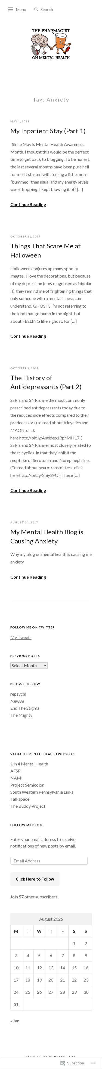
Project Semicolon (27, 784)
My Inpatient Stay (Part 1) (48, 131)
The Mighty (21, 715)
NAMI (16, 777)
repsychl (18, 693)
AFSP (15, 770)
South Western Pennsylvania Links (41, 791)
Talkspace (19, 798)
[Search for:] (57, 9)
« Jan (14, 1020)
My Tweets (21, 637)
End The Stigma (24, 708)
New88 (17, 700)
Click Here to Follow (35, 878)
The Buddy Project (27, 806)
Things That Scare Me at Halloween (45, 250)
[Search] (36, 10)
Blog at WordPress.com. (51, 1056)
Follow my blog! (27, 825)
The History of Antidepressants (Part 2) (46, 382)
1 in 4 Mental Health (29, 763)
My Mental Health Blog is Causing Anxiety (46, 536)
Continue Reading (28, 204)
